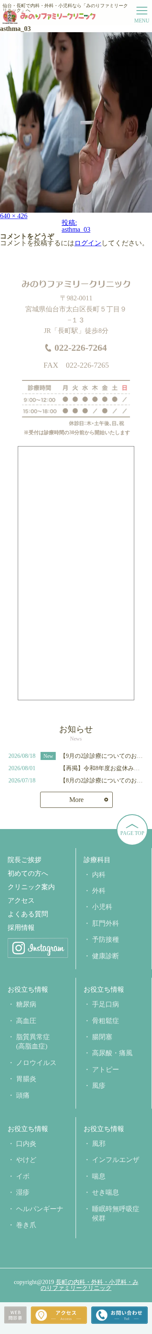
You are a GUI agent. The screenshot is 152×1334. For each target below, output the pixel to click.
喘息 (99, 1176)
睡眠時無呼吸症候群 (115, 1213)
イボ (23, 1176)
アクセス (21, 900)
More (76, 799)
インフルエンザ (115, 1159)
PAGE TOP (132, 833)
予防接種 (105, 939)
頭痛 (23, 1095)
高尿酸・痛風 (112, 1053)
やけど (26, 1159)
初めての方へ (28, 873)
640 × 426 (13, 215)
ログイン (87, 243)
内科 (99, 874)
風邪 (99, 1143)
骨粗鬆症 (105, 1020)
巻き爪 (26, 1225)
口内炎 (26, 1143)
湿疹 (23, 1192)
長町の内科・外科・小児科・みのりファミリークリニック (89, 1285)
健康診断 (105, 956)
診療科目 (97, 860)
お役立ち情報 (28, 989)
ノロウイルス (36, 1062)
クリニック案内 (31, 887)
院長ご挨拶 (24, 860)
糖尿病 (26, 1004)
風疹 (99, 1085)
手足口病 (105, 1004)
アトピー (105, 1069)
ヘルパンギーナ (39, 1208)
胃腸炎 (26, 1078)
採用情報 (21, 927)
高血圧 (26, 1020)
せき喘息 (105, 1192)
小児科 (102, 906)
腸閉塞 (102, 1036)
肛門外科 (105, 923)
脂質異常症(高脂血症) (33, 1041)
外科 (99, 890)
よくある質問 (28, 914)
